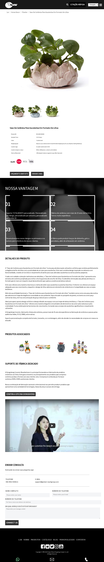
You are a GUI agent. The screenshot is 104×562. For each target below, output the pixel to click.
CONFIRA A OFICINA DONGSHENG (20, 394)
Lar (8, 12)
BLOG (55, 540)
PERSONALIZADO (67, 540)
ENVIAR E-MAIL (37, 174)
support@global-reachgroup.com (47, 482)
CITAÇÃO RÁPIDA (77, 4)
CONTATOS (81, 540)
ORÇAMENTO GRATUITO (19, 174)
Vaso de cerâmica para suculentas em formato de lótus (49, 12)
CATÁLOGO (47, 540)
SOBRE (26, 540)
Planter (24, 12)
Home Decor (15, 12)
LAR (20, 540)
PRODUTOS (35, 540)
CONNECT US (12, 522)
